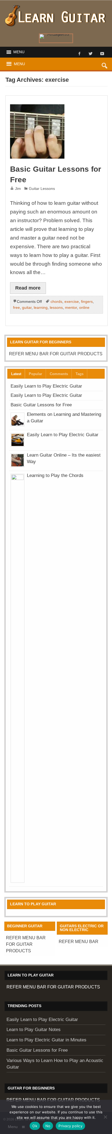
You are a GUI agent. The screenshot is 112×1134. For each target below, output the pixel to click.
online (84, 307)
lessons (56, 307)
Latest (16, 374)
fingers (87, 301)
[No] (105, 1117)
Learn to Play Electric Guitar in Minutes (46, 1039)
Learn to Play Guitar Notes (34, 1029)
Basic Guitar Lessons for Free (41, 404)
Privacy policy (70, 1126)
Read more (28, 288)
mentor (71, 307)
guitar (27, 307)
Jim (18, 188)
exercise (71, 301)
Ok (34, 1126)
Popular (35, 374)
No (48, 1126)
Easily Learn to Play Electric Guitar (46, 386)
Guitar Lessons (42, 188)
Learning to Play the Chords (55, 475)
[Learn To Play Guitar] (56, 6)
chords (56, 301)
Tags (79, 374)
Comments (59, 374)
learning (41, 307)
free (16, 307)
